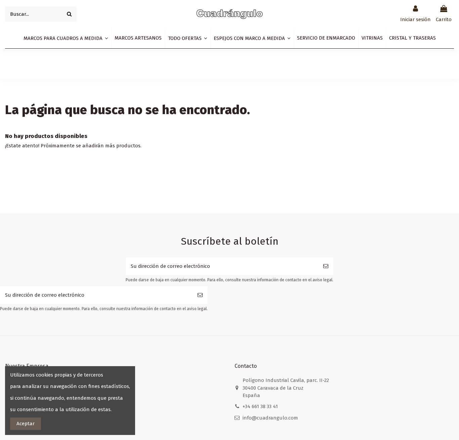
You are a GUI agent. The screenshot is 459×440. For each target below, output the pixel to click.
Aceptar (25, 424)
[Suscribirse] (325, 266)
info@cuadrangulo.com (270, 418)
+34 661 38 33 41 (260, 406)
